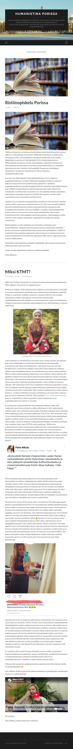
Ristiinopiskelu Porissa (26, 102)
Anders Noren (57, 743)
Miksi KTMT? (17, 271)
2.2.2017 (8, 107)
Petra (17, 276)
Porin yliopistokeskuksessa (55, 395)
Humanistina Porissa (36, 13)
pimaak (16, 107)
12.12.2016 (9, 276)
